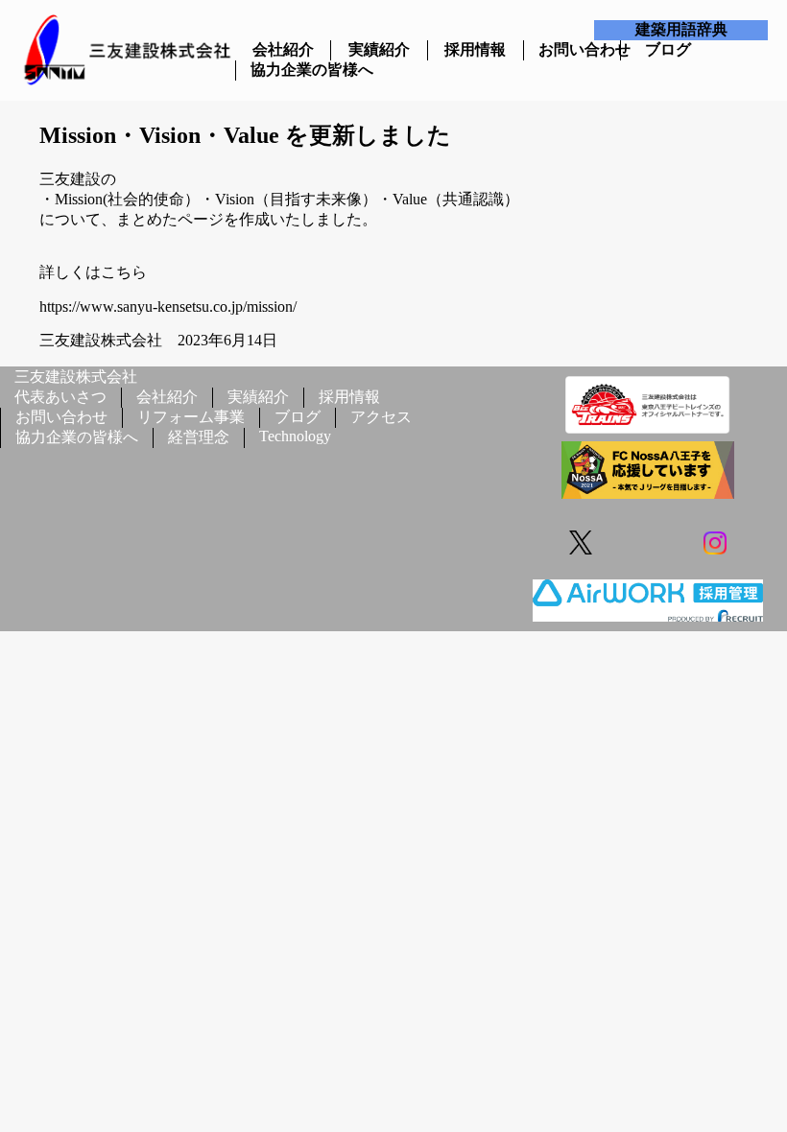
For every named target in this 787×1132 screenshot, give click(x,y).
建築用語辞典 (681, 29)
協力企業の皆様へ (283, 69)
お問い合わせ (571, 49)
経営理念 (198, 437)
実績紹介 (379, 49)
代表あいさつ (60, 397)
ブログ (668, 49)
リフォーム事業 (191, 417)
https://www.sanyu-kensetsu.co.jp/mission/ (168, 306)
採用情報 (475, 49)
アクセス (381, 417)
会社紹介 (283, 49)
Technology (295, 436)
